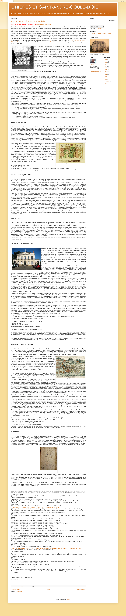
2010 (106, 59)
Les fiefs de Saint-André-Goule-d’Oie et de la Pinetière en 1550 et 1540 (47, 336)
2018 (106, 72)
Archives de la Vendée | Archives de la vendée (101, 33)
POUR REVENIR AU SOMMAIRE (43, 24)
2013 (106, 64)
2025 (106, 83)
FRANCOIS (93, 64)
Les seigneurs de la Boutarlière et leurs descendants (53, 41)
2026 (106, 85)
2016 (106, 69)
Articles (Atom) (19, 591)
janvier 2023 (107, 81)
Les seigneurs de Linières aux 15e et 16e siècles (28, 21)
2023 (106, 79)
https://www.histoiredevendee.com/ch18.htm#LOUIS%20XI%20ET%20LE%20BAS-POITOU (35, 507)
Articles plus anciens (81, 589)
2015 (106, 67)
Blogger (68, 599)
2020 (106, 76)
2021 (106, 78)
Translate (100, 28)
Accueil (48, 589)
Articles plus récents (16, 589)
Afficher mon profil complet (95, 71)
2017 (106, 71)
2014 (106, 66)
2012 (106, 62)
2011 (106, 61)
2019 (106, 74)
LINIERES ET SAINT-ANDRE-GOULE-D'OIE (54, 7)
